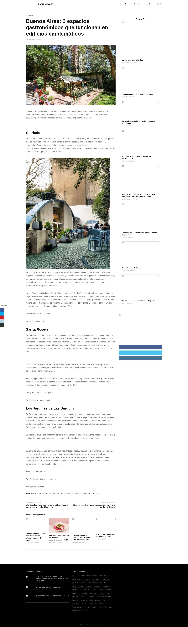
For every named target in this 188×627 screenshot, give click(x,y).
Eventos (75, 589)
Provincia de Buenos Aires (104, 596)
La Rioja (100, 589)
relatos (75, 600)
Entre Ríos (97, 586)
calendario (96, 579)
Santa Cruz (92, 603)
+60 (74, 575)
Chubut (75, 582)
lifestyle (68, 493)
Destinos (137, 4)
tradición (94, 607)
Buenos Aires (86, 579)
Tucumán (103, 607)
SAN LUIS (84, 603)
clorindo (52, 493)
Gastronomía (60, 493)
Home (127, 4)
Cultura (103, 582)
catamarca (106, 579)
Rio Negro (84, 600)
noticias (75, 596)
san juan (76, 603)
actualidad (103, 575)
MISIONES (84, 593)
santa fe (101, 603)
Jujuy (93, 589)
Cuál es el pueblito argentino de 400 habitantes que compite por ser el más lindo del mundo (52, 578)
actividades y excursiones (89, 575)
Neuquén (102, 593)
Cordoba (83, 582)
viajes (85, 610)
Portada (38, 597)
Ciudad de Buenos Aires (39, 493)
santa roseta (96, 493)
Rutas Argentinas (95, 600)
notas (109, 593)
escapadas (106, 586)
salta (104, 600)
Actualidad (147, 4)
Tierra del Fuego (78, 607)
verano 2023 (77, 610)
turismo (111, 607)
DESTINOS (88, 586)
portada (83, 596)
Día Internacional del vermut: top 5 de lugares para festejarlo (49, 588)
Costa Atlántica (93, 582)
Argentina (76, 579)
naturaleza (93, 593)
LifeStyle (158, 4)
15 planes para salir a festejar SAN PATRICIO (52, 595)
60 (78, 575)
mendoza (76, 593)
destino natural (78, 586)
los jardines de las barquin (81, 493)
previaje (91, 596)
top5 (87, 607)
